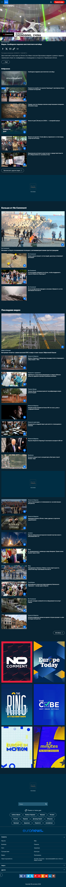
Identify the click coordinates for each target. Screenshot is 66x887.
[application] (33, 22)
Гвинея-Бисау (32, 389)
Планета (36, 844)
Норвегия (38, 823)
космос (30, 533)
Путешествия (5, 851)
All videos (58, 632)
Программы (37, 855)
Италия (52, 814)
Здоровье (27, 823)
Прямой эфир (59, 2)
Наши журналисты (6, 858)
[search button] (46, 804)
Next (2, 848)
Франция (16, 823)
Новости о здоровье (34, 372)
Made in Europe (6, 350)
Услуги (3, 865)
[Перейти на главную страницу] (6, 2)
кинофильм (49, 823)
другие (3, 870)
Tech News (31, 582)
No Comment (5, 248)
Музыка (42, 814)
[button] (12, 170)
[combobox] (33, 804)
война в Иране (16, 814)
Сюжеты (4, 837)
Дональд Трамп (37, 819)
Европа (3, 840)
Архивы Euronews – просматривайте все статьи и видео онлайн (48, 859)
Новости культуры (34, 422)
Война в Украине (30, 814)
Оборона (50, 819)
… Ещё (6, 62)
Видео (3, 855)
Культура (36, 851)
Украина (25, 819)
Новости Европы (33, 356)
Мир (29, 549)
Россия (15, 819)
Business (31, 455)
